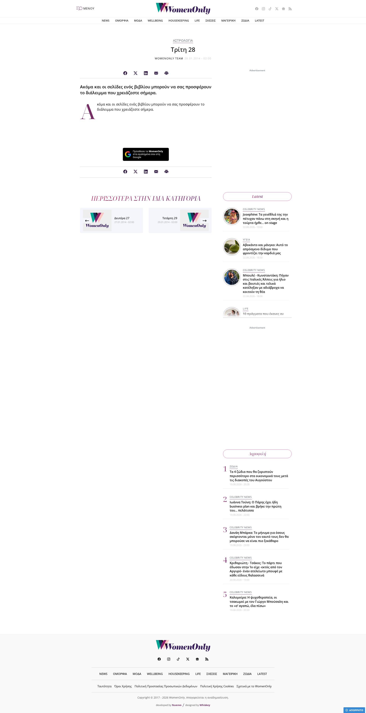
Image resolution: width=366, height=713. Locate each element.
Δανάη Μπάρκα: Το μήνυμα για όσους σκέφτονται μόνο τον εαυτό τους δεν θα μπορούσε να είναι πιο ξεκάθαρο (259, 537)
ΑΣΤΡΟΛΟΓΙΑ (183, 40)
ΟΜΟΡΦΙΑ (121, 20)
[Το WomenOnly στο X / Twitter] (275, 9)
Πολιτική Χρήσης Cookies (217, 686)
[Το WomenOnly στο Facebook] (255, 9)
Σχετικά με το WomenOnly (254, 686)
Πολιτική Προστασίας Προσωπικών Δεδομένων (166, 686)
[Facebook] (125, 73)
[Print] (166, 73)
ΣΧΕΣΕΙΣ (210, 20)
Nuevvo (176, 705)
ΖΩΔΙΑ (245, 20)
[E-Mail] (156, 73)
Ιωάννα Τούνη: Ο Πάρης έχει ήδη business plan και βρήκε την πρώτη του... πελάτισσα (255, 506)
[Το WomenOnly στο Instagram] (262, 9)
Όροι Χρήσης (123, 686)
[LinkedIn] (146, 73)
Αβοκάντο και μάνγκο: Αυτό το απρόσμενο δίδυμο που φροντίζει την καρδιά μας (265, 249)
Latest (257, 196)
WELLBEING (155, 20)
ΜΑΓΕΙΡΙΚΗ (228, 20)
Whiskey (205, 705)
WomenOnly (183, 645)
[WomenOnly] (183, 8)
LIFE (197, 20)
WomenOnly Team (169, 58)
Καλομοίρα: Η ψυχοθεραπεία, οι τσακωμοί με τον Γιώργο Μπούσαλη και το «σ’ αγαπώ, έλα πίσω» (259, 601)
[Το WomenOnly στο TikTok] (269, 9)
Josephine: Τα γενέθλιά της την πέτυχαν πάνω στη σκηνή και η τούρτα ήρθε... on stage (265, 218)
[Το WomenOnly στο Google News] (282, 9)
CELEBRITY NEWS (254, 209)
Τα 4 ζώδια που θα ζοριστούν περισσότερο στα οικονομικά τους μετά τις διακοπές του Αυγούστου (259, 476)
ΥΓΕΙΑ (246, 239)
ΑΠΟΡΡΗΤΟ (356, 710)
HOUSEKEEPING (179, 20)
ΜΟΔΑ (138, 20)
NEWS (105, 20)
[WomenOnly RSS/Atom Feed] (289, 9)
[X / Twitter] (135, 73)
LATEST (259, 20)
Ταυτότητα (104, 686)
